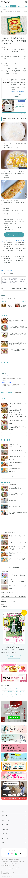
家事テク (4, 816)
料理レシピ (20, 6)
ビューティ (5, 824)
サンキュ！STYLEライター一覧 (7, 865)
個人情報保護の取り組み (13, 868)
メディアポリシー (5, 861)
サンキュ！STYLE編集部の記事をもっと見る (14, 289)
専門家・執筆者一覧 (15, 863)
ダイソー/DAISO (13, 689)
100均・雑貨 (5, 829)
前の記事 (4, 301)
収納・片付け (5, 820)
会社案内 (3, 868)
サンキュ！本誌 (5, 696)
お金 (3, 811)
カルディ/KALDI (11, 298)
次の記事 (24, 301)
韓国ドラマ (22, 691)
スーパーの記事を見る (14, 567)
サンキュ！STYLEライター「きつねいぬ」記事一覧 (13, 240)
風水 (17, 691)
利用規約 (16, 859)
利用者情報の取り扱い (14, 861)
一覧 (24, 592)
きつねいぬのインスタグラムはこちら (14, 234)
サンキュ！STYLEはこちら (18, 91)
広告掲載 (11, 859)
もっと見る (14, 476)
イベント (18, 694)
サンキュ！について (5, 863)
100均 (7, 6)
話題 (26, 6)
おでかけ (13, 696)
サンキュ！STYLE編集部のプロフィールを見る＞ (18, 95)
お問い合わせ (4, 859)
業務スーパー (4, 694)
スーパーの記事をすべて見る (14, 434)
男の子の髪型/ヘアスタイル (8, 691)
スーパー (13, 6)
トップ (2, 9)
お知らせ (22, 861)
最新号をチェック (14, 657)
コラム (19, 298)
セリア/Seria (4, 689)
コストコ (12, 694)
